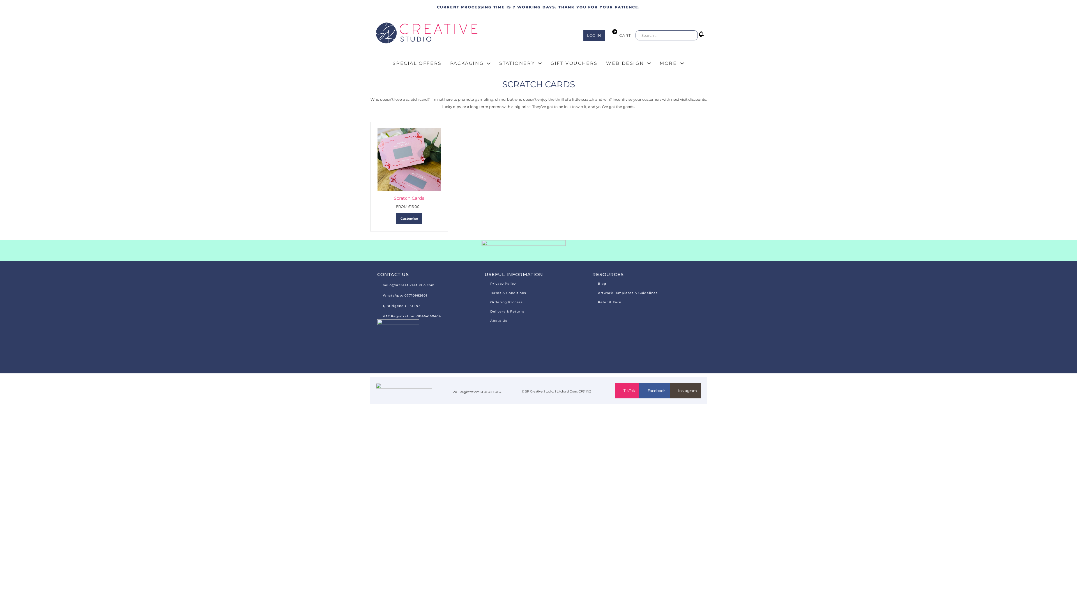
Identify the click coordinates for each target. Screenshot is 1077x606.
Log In (594, 35)
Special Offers (417, 63)
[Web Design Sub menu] (649, 63)
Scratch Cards (409, 198)
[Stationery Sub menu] (540, 63)
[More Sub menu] (682, 63)
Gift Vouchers (574, 63)
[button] (702, 38)
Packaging (467, 63)
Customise (409, 219)
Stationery (517, 63)
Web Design (625, 63)
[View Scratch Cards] (409, 159)
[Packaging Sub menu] (488, 63)
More (668, 63)
